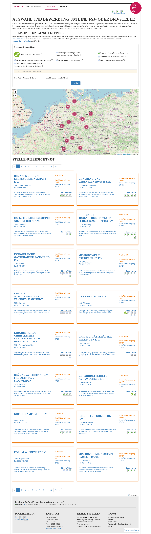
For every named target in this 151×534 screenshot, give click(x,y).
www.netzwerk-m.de (53, 528)
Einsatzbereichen (18, 39)
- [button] (15, 95)
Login (110, 526)
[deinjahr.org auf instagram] (123, 12)
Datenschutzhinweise (116, 517)
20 (51, 166)
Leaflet (118, 154)
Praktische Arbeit (83, 524)
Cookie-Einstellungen (131, 530)
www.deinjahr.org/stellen (21, 41)
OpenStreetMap (127, 154)
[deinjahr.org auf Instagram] (114, 12)
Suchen (76, 83)
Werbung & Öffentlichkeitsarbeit (119, 524)
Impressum (112, 522)
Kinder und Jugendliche (85, 522)
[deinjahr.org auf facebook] (118, 12)
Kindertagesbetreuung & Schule (88, 519)
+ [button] (15, 91)
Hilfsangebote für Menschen (87, 517)
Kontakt (111, 519)
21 (56, 166)
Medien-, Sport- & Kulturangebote (89, 526)
